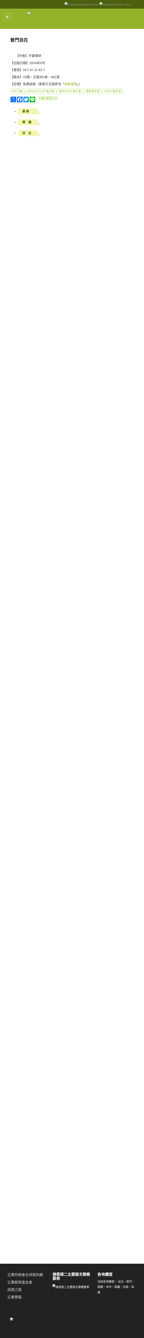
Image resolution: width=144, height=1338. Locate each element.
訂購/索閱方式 (48, 98)
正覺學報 (14, 1297)
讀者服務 (70, 84)
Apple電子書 (112, 91)
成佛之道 (14, 1290)
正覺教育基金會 (19, 1282)
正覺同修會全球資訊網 (25, 1275)
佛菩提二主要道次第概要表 (71, 1276)
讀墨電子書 (93, 91)
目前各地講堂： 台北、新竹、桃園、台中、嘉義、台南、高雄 (116, 1287)
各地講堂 (105, 1274)
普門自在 (19, 40)
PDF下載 (17, 91)
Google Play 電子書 (40, 91)
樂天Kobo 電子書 (70, 91)
